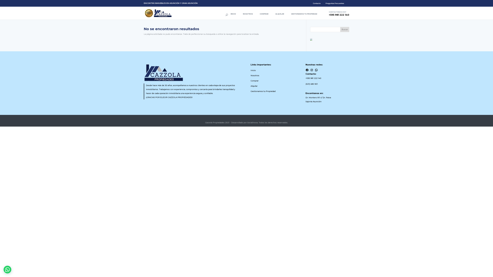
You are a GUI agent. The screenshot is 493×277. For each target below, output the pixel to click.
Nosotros (248, 14)
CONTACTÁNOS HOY (337, 12)
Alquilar (279, 14)
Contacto (317, 3)
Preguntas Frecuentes (335, 3)
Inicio (233, 14)
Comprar (264, 14)
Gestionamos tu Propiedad (304, 14)
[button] (7, 269)
